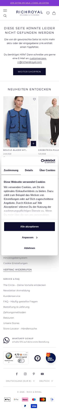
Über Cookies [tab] (47, 170)
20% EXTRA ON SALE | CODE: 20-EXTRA (29, 3)
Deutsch (44, 381)
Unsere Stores (11, 323)
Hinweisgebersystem (15, 257)
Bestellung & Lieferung (16, 306)
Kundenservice (11, 296)
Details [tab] (29, 170)
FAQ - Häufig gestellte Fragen (20, 301)
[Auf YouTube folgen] (42, 374)
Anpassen (27, 237)
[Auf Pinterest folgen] (33, 374)
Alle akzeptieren (29, 226)
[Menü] (27, 353)
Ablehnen (29, 248)
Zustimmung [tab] (11, 170)
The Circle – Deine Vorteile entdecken (24, 285)
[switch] (21, 361)
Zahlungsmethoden (14, 312)
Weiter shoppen (29, 71)
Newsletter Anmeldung (16, 290)
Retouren (8, 317)
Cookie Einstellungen (15, 263)
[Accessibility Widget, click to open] (37, 358)
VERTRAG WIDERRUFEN (17, 269)
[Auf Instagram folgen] (25, 374)
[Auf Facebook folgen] (16, 374)
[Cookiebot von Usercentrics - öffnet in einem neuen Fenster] (41, 161)
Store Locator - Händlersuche (20, 328)
